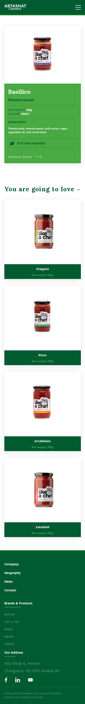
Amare (8, 629)
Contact (10, 590)
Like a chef (11, 622)
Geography (12, 573)
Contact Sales (20, 157)
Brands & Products (18, 603)
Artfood (9, 614)
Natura (9, 636)
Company (11, 564)
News (8, 581)
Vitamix (9, 644)
